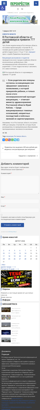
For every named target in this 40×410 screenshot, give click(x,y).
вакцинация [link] (9, 136)
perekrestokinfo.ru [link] (17, 398)
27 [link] (20, 259)
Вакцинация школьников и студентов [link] (15, 58)
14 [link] (25, 253)
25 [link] (9, 259)
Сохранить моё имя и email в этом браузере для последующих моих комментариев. (18, 218)
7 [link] (25, 250)
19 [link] (14, 256)
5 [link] (14, 250)
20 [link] (20, 256)
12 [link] (14, 253)
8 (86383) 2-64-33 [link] (13, 12)
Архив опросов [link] (6, 297)
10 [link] (4, 253)
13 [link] (20, 253)
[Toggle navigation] (4, 3)
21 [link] (25, 256)
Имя (3, 197)
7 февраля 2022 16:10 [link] (9, 31)
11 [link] (9, 253)
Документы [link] (6, 351)
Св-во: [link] (3, 368)
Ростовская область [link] (20, 136)
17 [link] (4, 256)
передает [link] (32, 52)
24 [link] (4, 259)
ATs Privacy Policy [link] (12, 231)
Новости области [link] (9, 34)
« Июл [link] (3, 265)
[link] (2, 8)
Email (3, 206)
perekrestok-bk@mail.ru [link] (26, 12)
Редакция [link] (5, 354)
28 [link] (25, 259)
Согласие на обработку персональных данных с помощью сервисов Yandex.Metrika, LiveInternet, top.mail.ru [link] (19, 403)
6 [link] (19, 250)
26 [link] (14, 259)
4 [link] (9, 250)
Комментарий (6, 173)
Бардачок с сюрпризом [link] (27, 156)
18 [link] (9, 256)
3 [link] (3, 250)
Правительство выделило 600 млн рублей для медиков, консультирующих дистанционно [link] (21, 148)
